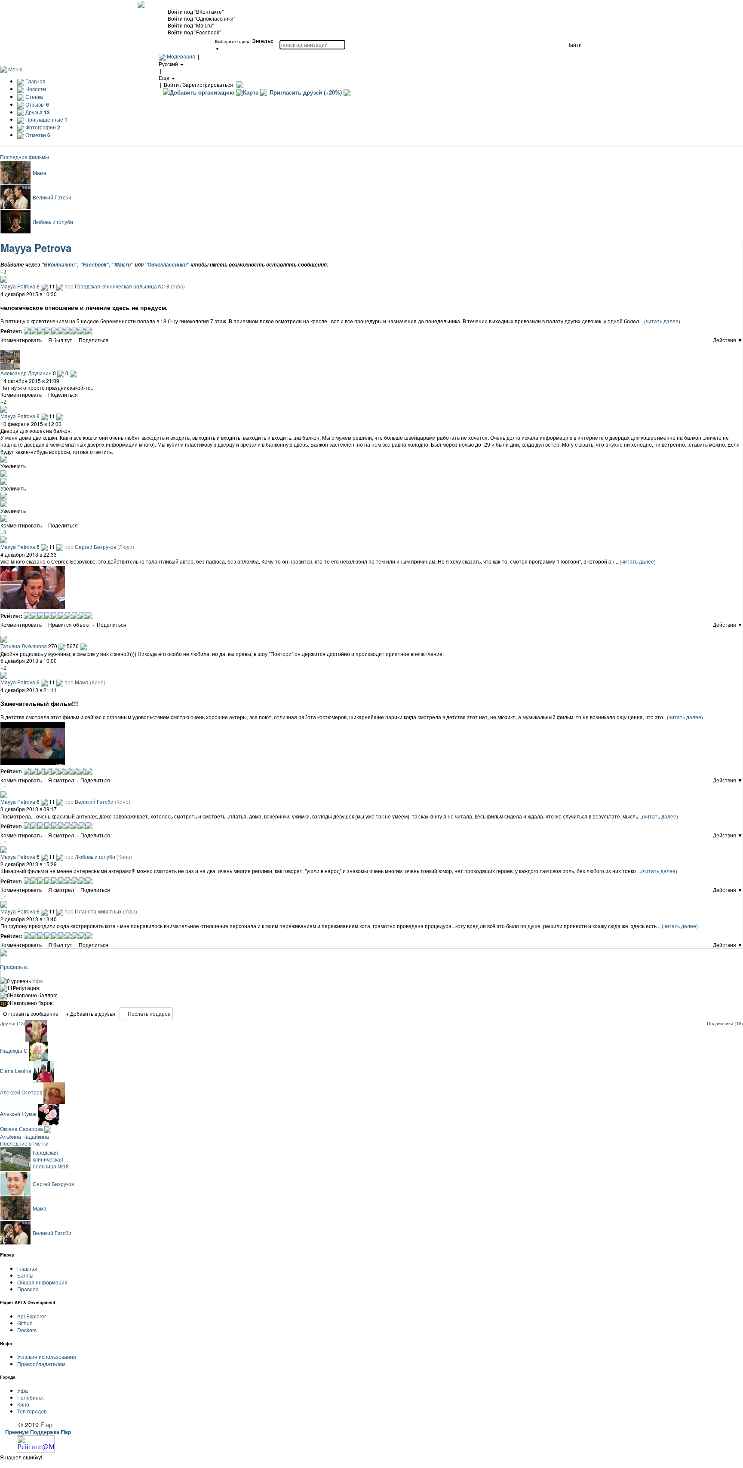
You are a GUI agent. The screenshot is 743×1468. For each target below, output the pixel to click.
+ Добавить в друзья (90, 1013)
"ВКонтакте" (59, 264)
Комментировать (21, 339)
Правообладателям (41, 1363)
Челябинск (30, 1397)
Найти (574, 44)
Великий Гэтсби (52, 197)
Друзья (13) (12, 1023)
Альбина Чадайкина (24, 1136)
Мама (39, 172)
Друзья (37, 112)
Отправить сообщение (30, 1013)
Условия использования (46, 1356)
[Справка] (238, 84)
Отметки (37, 134)
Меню (15, 69)
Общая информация (42, 1282)
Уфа (22, 1390)
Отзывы (36, 104)
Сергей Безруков (95, 546)
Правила (28, 1289)
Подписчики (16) (725, 1023)
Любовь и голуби (53, 221)
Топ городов (31, 1411)
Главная (35, 81)
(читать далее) (662, 321)
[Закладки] (112, 340)
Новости (35, 88)
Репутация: (23, 987)
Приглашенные (46, 119)
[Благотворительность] (347, 92)
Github (25, 1323)
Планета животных (98, 911)
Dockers (27, 1329)
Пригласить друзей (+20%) (306, 92)
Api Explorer (31, 1316)
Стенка (33, 96)
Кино (23, 1404)
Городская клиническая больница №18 (122, 286)
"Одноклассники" (167, 264)
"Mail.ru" (122, 264)
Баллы (25, 1275)
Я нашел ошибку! (21, 1457)
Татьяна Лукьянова (23, 646)
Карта (250, 92)
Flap (46, 1424)
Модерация (181, 56)
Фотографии (42, 127)
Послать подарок (148, 1013)
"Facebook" (94, 264)
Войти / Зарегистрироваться (198, 84)
